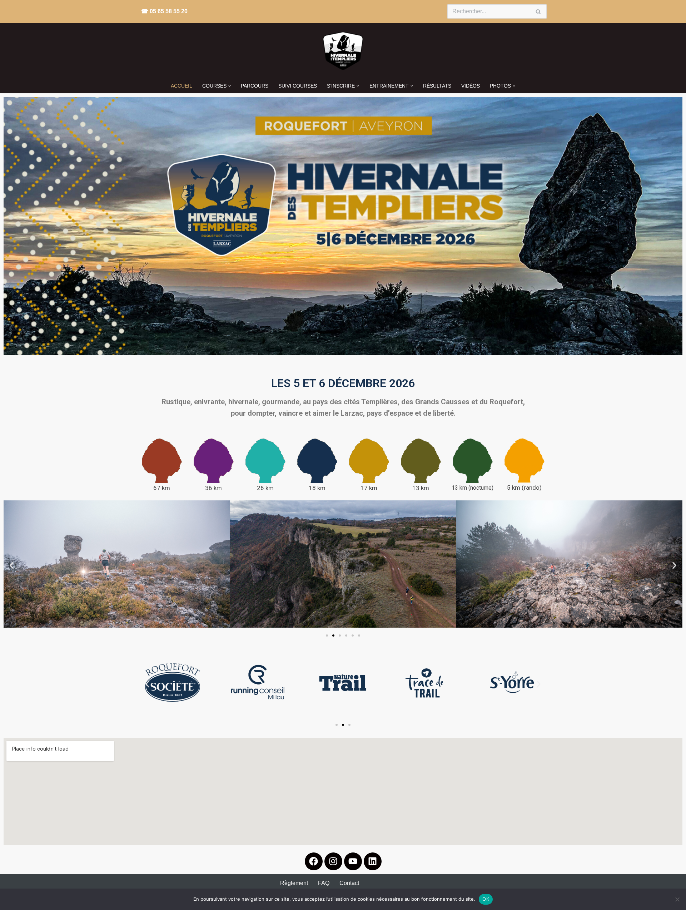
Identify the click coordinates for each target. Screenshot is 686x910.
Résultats (437, 86)
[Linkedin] (373, 861)
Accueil (181, 86)
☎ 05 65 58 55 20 (164, 11)
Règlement (294, 883)
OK (485, 899)
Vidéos (470, 86)
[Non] (677, 899)
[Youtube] (353, 861)
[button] (229, 86)
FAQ (323, 883)
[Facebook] (314, 861)
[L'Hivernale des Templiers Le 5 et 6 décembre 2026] (343, 50)
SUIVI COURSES (297, 86)
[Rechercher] (539, 11)
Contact (349, 883)
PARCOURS (254, 86)
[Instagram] (333, 861)
